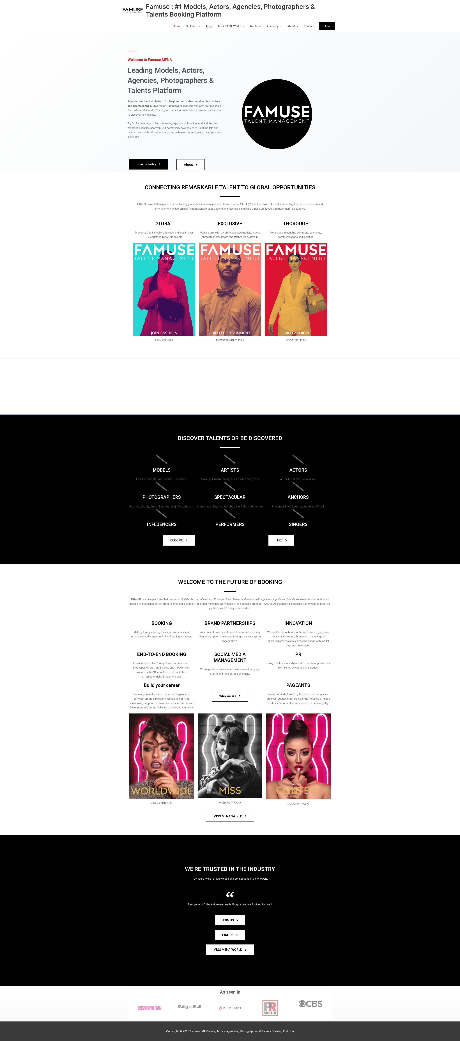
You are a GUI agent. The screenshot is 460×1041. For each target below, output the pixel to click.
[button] (242, 26)
